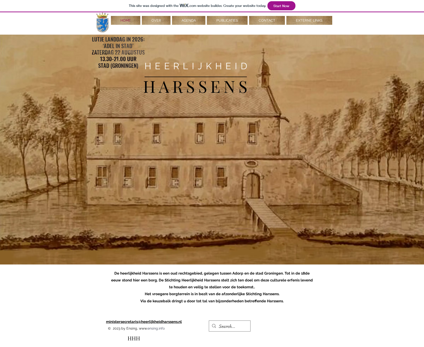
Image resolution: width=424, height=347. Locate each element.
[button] (156, 20)
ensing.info (156, 328)
